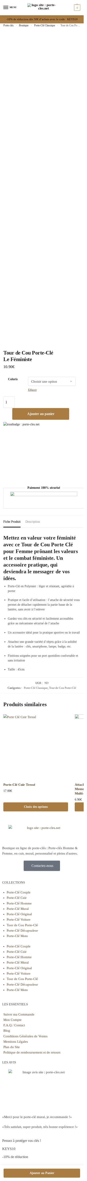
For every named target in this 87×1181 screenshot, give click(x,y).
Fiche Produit (12, 521)
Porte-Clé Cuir (17, 898)
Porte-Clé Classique (44, 25)
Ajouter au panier (40, 414)
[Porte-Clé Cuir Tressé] (35, 746)
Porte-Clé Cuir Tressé (19, 784)
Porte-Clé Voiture (19, 919)
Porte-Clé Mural (18, 909)
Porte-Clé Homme (19, 903)
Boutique (24, 25)
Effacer (32, 389)
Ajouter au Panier (42, 1173)
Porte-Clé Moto (17, 936)
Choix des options (36, 806)
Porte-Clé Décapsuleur (22, 930)
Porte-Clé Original (19, 914)
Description (32, 521)
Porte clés (8, 25)
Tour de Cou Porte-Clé (62, 688)
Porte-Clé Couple (19, 892)
